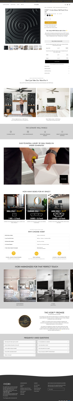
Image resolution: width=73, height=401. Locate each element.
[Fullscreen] (60, 183)
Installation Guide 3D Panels (25, 388)
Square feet (48, 48)
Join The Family (37, 385)
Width (47, 54)
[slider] (31, 183)
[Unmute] (55, 183)
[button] (6, 4)
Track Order (22, 392)
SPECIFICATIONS (47, 68)
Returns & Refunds (37, 388)
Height (47, 58)
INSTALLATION (47, 73)
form (9, 393)
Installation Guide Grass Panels (26, 389)
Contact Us (22, 385)
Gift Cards (36, 386)
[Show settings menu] (57, 183)
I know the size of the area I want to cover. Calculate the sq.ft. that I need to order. (57, 51)
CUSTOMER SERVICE (23, 383)
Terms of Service (37, 389)
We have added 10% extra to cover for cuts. (57, 64)
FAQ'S (21, 386)
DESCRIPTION (47, 66)
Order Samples (23, 391)
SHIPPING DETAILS (48, 70)
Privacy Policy (36, 391)
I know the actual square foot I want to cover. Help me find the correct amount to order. (57, 45)
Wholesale (22, 394)
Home (45, 7)
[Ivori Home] (36, 4)
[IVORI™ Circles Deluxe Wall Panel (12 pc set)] (6, 47)
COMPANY (36, 383)
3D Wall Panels (49, 7)
